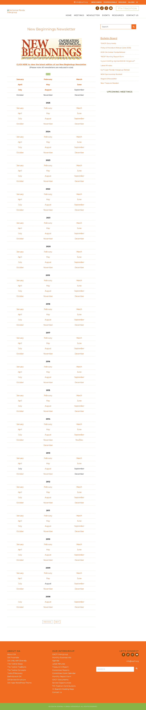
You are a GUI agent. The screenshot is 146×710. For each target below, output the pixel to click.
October (20, 124)
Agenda (55, 661)
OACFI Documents (60, 680)
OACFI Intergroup (60, 654)
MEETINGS (79, 15)
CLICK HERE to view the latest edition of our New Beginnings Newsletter (51, 64)
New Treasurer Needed (110, 83)
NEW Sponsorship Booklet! (111, 74)
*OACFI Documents (108, 43)
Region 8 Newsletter (109, 79)
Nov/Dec (79, 440)
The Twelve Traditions (16, 667)
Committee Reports (60, 670)
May (48, 113)
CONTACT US (132, 15)
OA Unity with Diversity (17, 661)
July (20, 119)
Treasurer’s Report (60, 667)
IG (137, 2)
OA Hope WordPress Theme (19, 683)
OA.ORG (131, 2)
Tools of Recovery (14, 673)
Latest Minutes (106, 65)
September (79, 119)
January (20, 108)
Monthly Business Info (61, 658)
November (48, 124)
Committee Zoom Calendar (64, 673)
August (48, 119)
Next (57, 622)
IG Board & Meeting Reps (63, 689)
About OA (11, 654)
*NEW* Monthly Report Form (112, 57)
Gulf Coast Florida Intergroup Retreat (115, 70)
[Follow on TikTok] (102, 8)
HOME (69, 15)
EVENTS (106, 15)
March (79, 79)
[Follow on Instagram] (106, 8)
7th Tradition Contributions (63, 686)
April (20, 113)
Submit (133, 26)
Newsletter (93, 15)
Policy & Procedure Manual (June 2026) (116, 48)
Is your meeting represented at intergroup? (118, 61)
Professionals (110, 2)
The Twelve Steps (15, 664)
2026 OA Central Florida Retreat (113, 52)
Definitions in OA (14, 676)
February (48, 108)
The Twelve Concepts (16, 670)
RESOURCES (118, 15)
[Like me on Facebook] (97, 8)
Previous (47, 622)
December (79, 124)
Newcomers (96, 2)
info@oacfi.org (82, 2)
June (79, 113)
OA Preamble (13, 658)
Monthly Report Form (61, 676)
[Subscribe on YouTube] (111, 8)
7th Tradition (127, 8)
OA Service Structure (16, 680)
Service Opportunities (61, 683)
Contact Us (57, 692)
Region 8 (122, 2)
